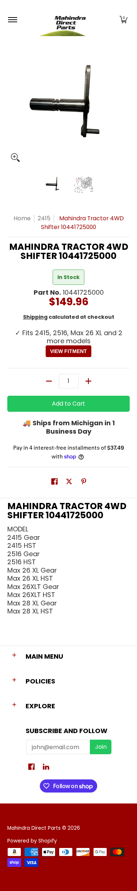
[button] (123, 20)
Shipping (35, 317)
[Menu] (12, 20)
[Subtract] (49, 381)
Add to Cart (68, 403)
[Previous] (12, 104)
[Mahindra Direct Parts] (67, 20)
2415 (44, 218)
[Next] (125, 104)
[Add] (88, 381)
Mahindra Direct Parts (34, 828)
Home (22, 218)
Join (101, 747)
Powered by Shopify (32, 840)
